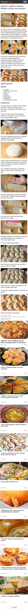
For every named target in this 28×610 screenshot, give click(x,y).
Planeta (7, 2)
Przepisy (25, 344)
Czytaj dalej (14, 607)
